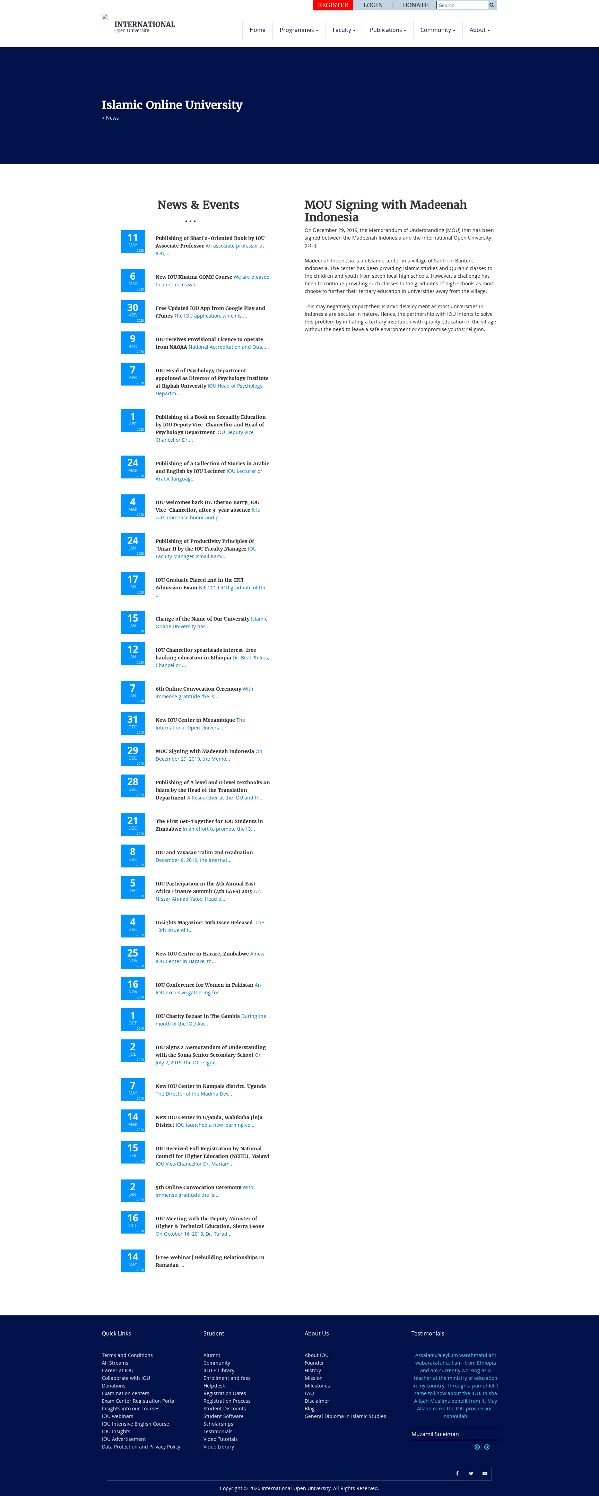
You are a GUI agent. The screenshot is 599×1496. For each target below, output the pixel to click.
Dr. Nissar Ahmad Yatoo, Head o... (208, 891)
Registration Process (227, 1401)
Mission (314, 1378)
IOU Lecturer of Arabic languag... (212, 471)
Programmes (297, 30)
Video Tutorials (220, 1439)
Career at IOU (117, 1370)
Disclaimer (317, 1401)
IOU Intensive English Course (135, 1423)
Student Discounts (224, 1408)
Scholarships (218, 1423)
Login (373, 5)
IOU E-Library (218, 1370)
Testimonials (218, 1431)
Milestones (317, 1385)
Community (435, 30)
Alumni (211, 1355)
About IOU (317, 1355)
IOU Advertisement (124, 1439)
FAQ (309, 1393)
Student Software (223, 1416)
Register (333, 5)
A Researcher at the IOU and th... (213, 790)
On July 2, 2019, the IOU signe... (211, 1055)
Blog (310, 1408)
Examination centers (125, 1393)
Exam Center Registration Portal (139, 1401)
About (478, 30)
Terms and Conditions (127, 1355)
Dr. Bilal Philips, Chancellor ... (212, 657)
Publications (386, 30)
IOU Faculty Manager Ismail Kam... (206, 549)
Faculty (342, 30)
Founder (314, 1362)
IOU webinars (117, 1416)
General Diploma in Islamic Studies (345, 1416)
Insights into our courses (130, 1408)
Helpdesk (214, 1385)
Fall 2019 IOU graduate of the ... (211, 587)
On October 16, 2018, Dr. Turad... (210, 1226)
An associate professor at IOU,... (210, 246)
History (313, 1370)
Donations (113, 1385)
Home (258, 30)
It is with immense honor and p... (208, 510)
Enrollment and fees (227, 1378)
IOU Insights (116, 1431)
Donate (415, 5)
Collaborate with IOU (126, 1378)
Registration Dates (224, 1393)
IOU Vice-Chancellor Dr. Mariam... (212, 1156)
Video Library (218, 1446)
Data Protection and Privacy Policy (141, 1446)
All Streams (115, 1362)
